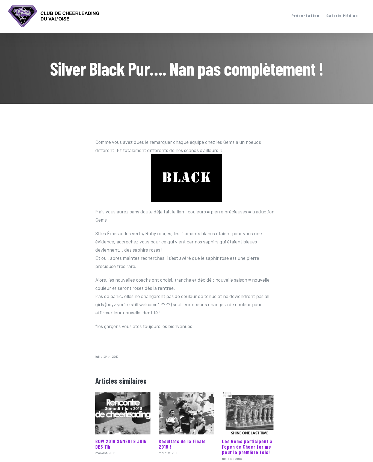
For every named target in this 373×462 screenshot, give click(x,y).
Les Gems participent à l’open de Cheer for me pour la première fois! (247, 446)
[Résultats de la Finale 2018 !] (186, 413)
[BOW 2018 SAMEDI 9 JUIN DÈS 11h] (122, 413)
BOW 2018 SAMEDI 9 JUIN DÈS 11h (121, 444)
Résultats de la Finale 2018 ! (182, 444)
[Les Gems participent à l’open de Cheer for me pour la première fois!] (249, 413)
